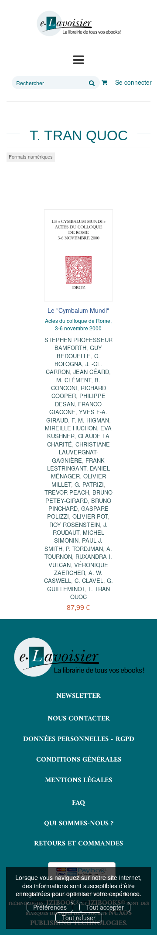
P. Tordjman (84, 548)
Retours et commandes (78, 844)
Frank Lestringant (76, 464)
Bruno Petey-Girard (79, 496)
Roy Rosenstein (74, 524)
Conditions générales (78, 760)
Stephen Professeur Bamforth (78, 344)
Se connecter (133, 82)
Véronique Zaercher (81, 569)
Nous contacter (79, 719)
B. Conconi (76, 384)
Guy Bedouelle (79, 351)
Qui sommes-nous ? (78, 823)
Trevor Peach (66, 492)
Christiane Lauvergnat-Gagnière (81, 452)
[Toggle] (78, 59)
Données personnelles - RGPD (78, 739)
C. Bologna (77, 360)
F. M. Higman (90, 420)
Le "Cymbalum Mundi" (78, 310)
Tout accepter (105, 907)
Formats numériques (31, 156)
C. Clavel (89, 580)
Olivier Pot (90, 516)
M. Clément (73, 380)
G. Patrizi (89, 484)
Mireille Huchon (71, 428)
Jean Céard (91, 371)
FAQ (78, 803)
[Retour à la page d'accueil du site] (78, 23)
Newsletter (78, 696)
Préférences (50, 907)
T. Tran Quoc (90, 593)
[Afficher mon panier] (104, 82)
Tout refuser (79, 917)
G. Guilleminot (80, 584)
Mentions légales (78, 780)
